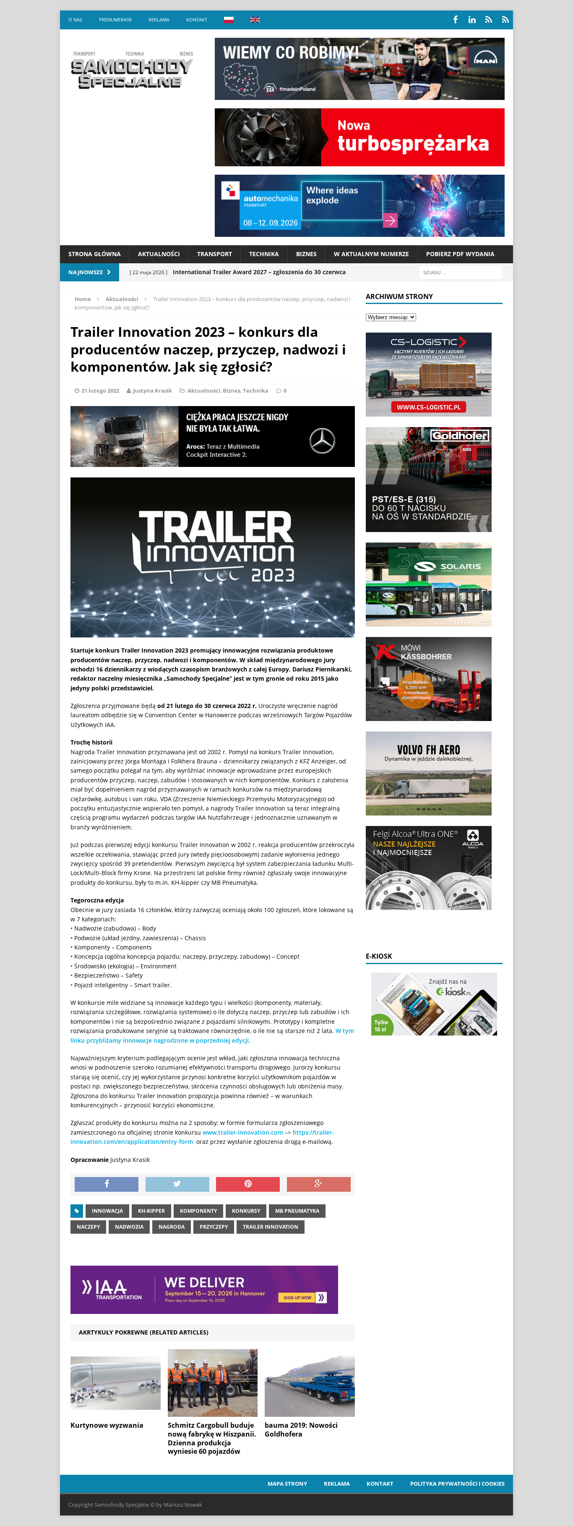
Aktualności (159, 254)
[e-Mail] (505, 19)
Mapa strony (287, 1483)
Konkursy (246, 1210)
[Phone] (488, 19)
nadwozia (129, 1226)
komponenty (198, 1210)
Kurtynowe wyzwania (106, 1425)
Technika (264, 254)
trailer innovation (270, 1226)
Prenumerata (115, 19)
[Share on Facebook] (106, 1184)
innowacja (107, 1210)
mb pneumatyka (297, 1210)
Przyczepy (214, 1226)
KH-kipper (151, 1210)
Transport (214, 254)
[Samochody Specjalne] (131, 70)
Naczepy (88, 1226)
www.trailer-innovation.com (243, 1132)
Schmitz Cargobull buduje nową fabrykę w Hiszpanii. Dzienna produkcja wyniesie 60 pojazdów (212, 1438)
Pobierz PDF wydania (460, 254)
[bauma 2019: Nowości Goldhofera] (310, 1412)
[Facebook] (455, 19)
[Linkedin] (471, 19)
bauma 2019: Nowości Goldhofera (301, 1430)
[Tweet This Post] (177, 1184)
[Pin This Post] (248, 1184)
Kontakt (196, 19)
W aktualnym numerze (371, 254)
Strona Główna (94, 254)
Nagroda (172, 1226)
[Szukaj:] (461, 272)
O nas (75, 19)
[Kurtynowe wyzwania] (115, 1412)
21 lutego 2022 (100, 390)
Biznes (306, 254)
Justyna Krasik (152, 390)
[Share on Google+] (319, 1184)
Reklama (158, 19)
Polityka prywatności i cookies (457, 1483)
